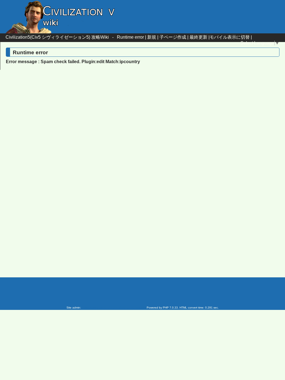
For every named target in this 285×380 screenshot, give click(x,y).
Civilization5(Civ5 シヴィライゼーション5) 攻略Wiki (57, 37)
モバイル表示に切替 (230, 37)
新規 (151, 37)
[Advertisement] (95, 119)
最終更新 (198, 37)
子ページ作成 (172, 37)
